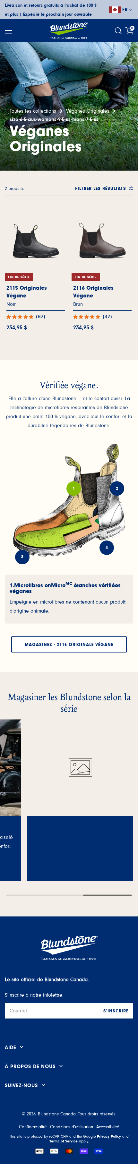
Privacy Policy (109, 1136)
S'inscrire (115, 1011)
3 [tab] (22, 557)
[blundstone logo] (69, 31)
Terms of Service (63, 1141)
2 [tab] (117, 488)
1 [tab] (74, 488)
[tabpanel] (69, 599)
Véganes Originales (87, 111)
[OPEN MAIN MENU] (8, 30)
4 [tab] (107, 547)
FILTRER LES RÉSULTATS (100, 188)
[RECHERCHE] (119, 30)
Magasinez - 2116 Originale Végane (69, 645)
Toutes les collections (33, 111)
